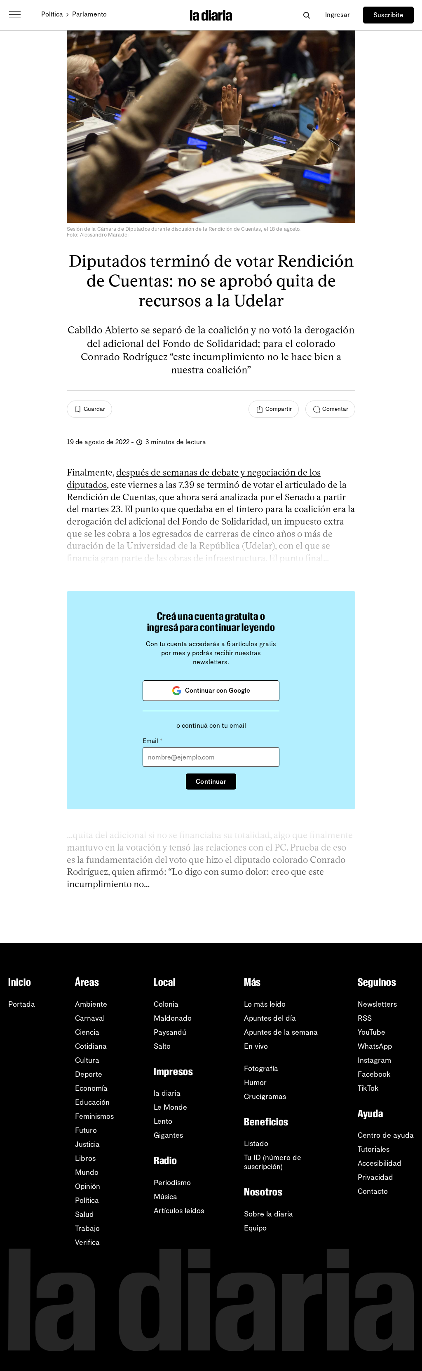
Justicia (87, 1144)
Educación (92, 1102)
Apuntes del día (270, 1018)
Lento (163, 1121)
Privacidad (375, 1177)
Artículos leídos (179, 1210)
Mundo (86, 1172)
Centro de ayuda (386, 1135)
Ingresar (337, 15)
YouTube (371, 1032)
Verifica (87, 1242)
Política (52, 14)
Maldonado (173, 1018)
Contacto (373, 1191)
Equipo (255, 1228)
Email (152, 741)
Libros (85, 1158)
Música (165, 1196)
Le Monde (170, 1107)
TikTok (368, 1088)
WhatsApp (375, 1046)
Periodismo (172, 1182)
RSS (365, 1018)
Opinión (87, 1186)
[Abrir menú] (14, 14)
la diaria (167, 1093)
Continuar (211, 781)
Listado (256, 1143)
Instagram (374, 1060)
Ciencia (87, 1032)
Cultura (87, 1060)
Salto (162, 1046)
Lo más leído (265, 1004)
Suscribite (388, 15)
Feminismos (94, 1116)
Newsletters (377, 1004)
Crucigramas (265, 1096)
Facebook (374, 1074)
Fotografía (261, 1068)
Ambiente (91, 1004)
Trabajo (87, 1228)
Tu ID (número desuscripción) (272, 1162)
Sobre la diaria (268, 1214)
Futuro (86, 1130)
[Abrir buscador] (306, 15)
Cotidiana (91, 1046)
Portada (21, 1004)
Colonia (166, 1004)
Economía (91, 1088)
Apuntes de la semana (281, 1032)
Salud (84, 1214)
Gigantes (168, 1135)
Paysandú (170, 1032)
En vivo (256, 1046)
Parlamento (89, 14)
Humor (255, 1082)
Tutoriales (373, 1149)
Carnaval (90, 1018)
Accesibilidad (379, 1163)
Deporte (88, 1074)
